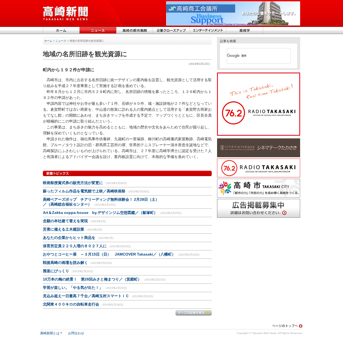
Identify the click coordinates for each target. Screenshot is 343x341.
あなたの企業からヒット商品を (69, 237)
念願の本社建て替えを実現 (65, 221)
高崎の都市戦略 (134, 30)
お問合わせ (76, 333)
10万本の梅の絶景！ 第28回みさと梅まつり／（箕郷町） (92, 279)
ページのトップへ (287, 326)
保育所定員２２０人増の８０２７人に (75, 246)
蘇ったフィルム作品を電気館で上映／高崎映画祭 (84, 191)
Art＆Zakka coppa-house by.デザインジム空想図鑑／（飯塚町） (100, 212)
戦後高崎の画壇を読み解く (65, 262)
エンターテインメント (208, 30)
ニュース (98, 30)
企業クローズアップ (171, 30)
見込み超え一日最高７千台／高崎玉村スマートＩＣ (86, 296)
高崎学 (244, 30)
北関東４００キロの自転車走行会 (71, 304)
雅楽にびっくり (56, 271)
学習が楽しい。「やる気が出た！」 (73, 287)
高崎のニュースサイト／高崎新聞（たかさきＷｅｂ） (65, 13)
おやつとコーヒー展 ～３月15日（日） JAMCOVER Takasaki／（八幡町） (110, 254)
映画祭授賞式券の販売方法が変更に (73, 183)
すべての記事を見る (194, 313)
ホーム (61, 30)
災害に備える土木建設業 (63, 229)
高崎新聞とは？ (51, 333)
